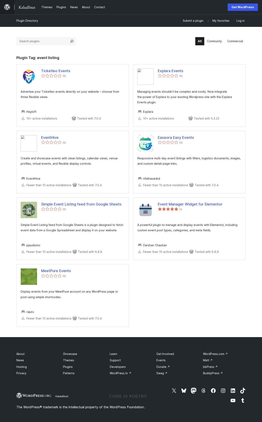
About (20, 354)
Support (115, 360)
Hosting (21, 366)
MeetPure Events (56, 271)
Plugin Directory (27, 20)
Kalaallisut (61, 396)
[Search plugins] (72, 41)
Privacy (21, 373)
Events (161, 360)
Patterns (69, 373)
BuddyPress (213, 373)
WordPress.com (215, 354)
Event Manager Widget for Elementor (190, 204)
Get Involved (165, 354)
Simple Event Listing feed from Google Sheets (81, 204)
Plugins (68, 366)
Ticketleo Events (55, 71)
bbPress (210, 366)
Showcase (70, 354)
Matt (208, 360)
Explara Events (170, 71)
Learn (113, 354)
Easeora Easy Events (176, 137)
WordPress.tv (120, 373)
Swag (161, 373)
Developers (118, 366)
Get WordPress (243, 7)
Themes (68, 360)
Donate (163, 366)
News (20, 360)
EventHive (50, 137)
